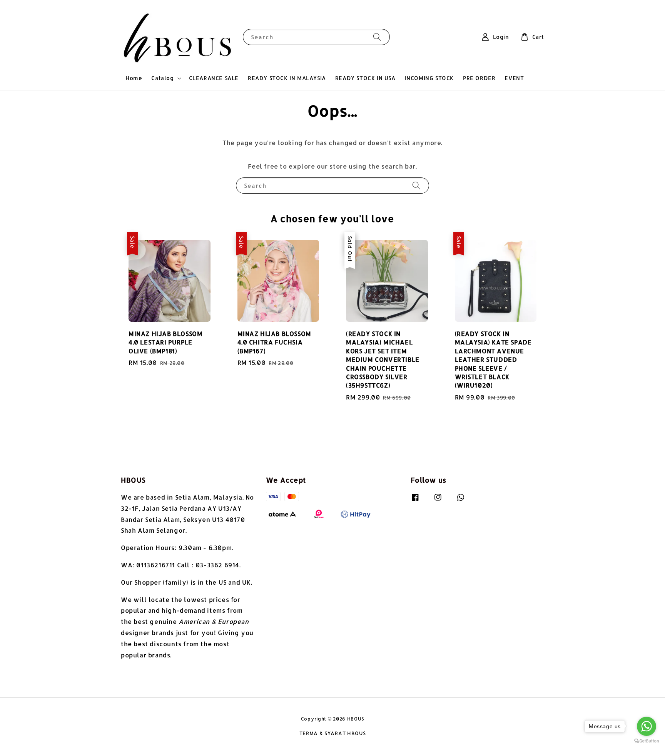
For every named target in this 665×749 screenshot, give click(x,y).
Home (133, 78)
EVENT (514, 78)
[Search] (377, 36)
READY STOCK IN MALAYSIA (287, 78)
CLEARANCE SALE (214, 78)
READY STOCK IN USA (365, 78)
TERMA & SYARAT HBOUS (332, 733)
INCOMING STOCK (429, 78)
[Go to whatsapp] (646, 726)
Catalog (162, 78)
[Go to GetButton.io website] (646, 741)
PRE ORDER (479, 78)
